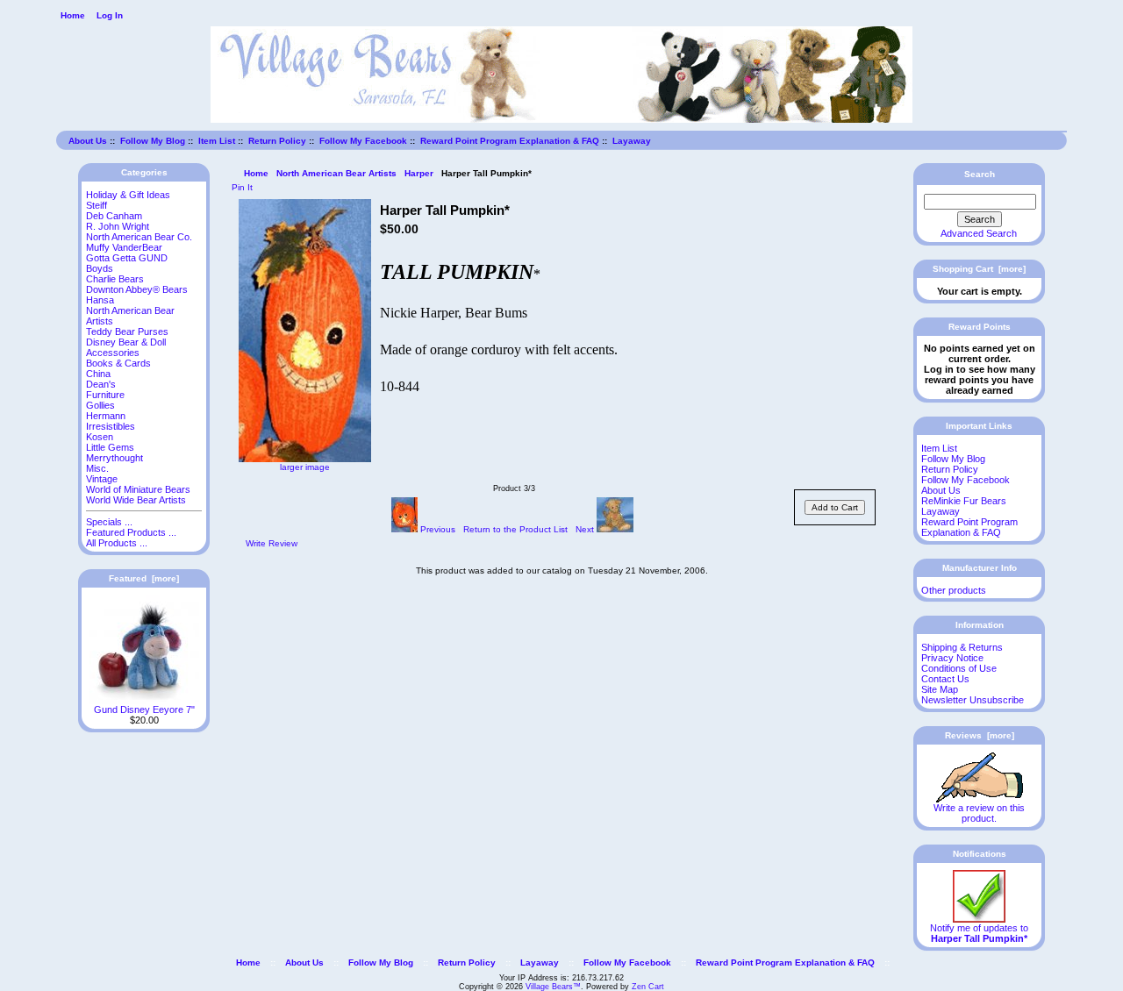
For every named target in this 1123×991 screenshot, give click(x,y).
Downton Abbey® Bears (137, 289)
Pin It (242, 187)
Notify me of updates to (979, 933)
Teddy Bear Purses (127, 331)
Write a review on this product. (979, 812)
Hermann (105, 415)
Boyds (99, 268)
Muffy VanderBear (124, 247)
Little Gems (110, 447)
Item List (216, 141)
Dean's (101, 384)
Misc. (97, 468)
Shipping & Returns (962, 647)
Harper (418, 173)
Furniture (105, 394)
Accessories (112, 352)
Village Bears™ (553, 986)
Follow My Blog (152, 141)
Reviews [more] (979, 735)
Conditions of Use (959, 668)
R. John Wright (117, 226)
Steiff (96, 205)
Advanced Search (979, 233)
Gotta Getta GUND (127, 258)
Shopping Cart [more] (979, 269)
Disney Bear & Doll (126, 342)
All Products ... (116, 543)
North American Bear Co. (139, 237)
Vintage (102, 479)
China (98, 373)
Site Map (939, 689)
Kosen (99, 436)
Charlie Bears (115, 279)
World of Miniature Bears (138, 489)
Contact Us (945, 679)
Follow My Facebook (363, 141)
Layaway (631, 141)
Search (979, 174)
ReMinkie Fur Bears (963, 501)
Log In (110, 15)
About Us (87, 141)
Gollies (100, 405)
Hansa (100, 300)
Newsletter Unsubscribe (972, 700)
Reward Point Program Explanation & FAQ (509, 141)
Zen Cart (648, 986)
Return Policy (277, 141)
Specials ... (109, 522)
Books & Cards (118, 363)
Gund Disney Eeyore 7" (144, 709)
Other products (953, 590)
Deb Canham (114, 215)
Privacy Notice (952, 657)
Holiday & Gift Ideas (128, 194)
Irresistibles (110, 426)
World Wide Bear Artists (136, 500)
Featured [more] (144, 578)
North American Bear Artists (336, 173)
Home (73, 15)
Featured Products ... (131, 532)
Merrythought (114, 458)
